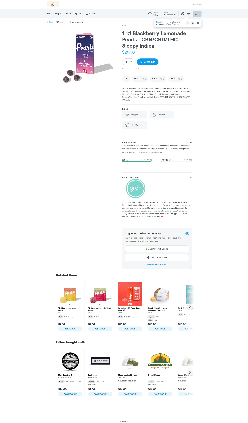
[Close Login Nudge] (198, 23)
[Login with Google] (187, 23)
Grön (124, 26)
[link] (126, 79)
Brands (69, 14)
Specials (78, 14)
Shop (57, 14)
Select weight (70, 394)
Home (49, 14)
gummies (81, 22)
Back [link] (51, 22)
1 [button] (126, 62)
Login (188, 13)
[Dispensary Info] (150, 13)
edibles (71, 22)
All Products (60, 22)
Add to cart (70, 329)
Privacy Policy (124, 421)
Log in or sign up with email (157, 264)
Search (92, 14)
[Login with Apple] (193, 23)
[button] (178, 23)
